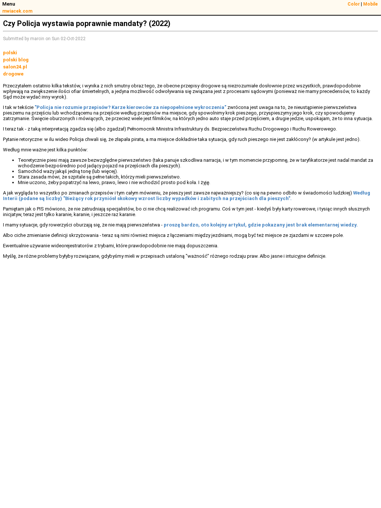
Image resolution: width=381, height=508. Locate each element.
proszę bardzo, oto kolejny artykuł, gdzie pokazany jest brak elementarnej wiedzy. (261, 225)
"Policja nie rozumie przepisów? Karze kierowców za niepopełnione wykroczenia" (131, 107)
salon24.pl (15, 67)
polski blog (16, 59)
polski (10, 52)
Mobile (370, 4)
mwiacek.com (17, 11)
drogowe (13, 74)
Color (354, 4)
